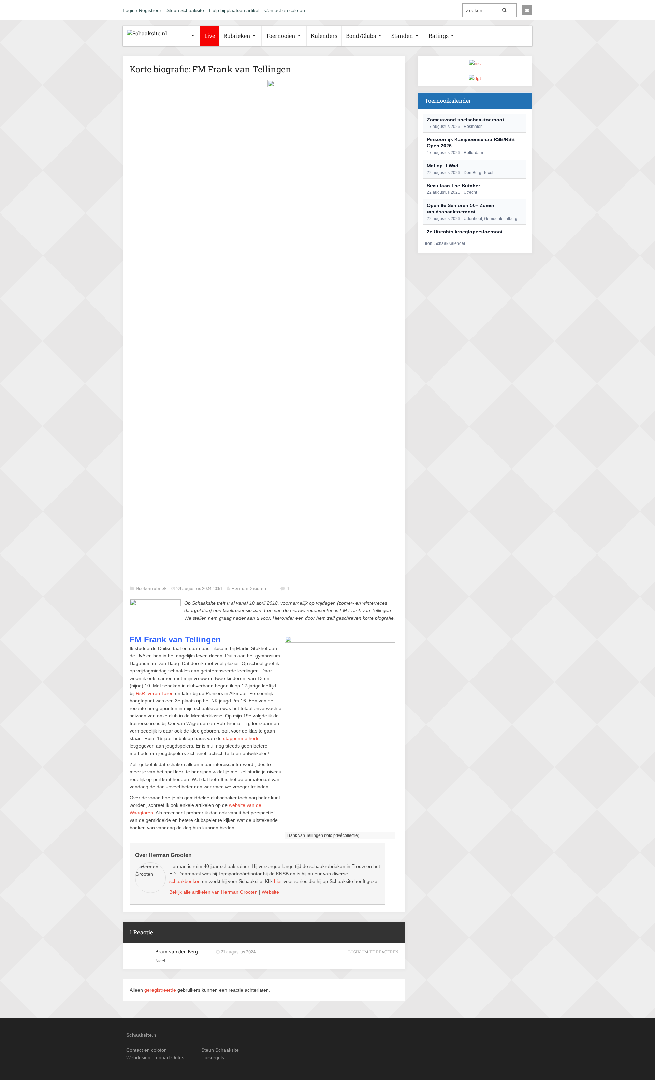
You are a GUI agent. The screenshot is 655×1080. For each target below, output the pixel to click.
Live (209, 35)
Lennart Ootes (168, 1057)
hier (278, 881)
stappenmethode (241, 738)
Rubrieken (236, 35)
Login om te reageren (373, 952)
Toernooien (280, 35)
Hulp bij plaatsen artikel (234, 10)
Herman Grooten (248, 588)
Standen (402, 35)
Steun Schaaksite (185, 10)
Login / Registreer (142, 10)
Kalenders (324, 35)
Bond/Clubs (361, 35)
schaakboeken (185, 881)
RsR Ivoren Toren (155, 693)
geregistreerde (160, 990)
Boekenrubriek (152, 588)
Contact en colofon (284, 10)
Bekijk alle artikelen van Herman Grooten (213, 892)
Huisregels (212, 1057)
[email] (527, 10)
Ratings (438, 35)
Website (270, 892)
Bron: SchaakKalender (444, 243)
